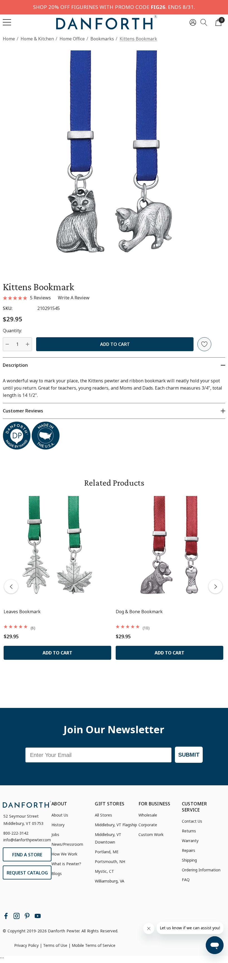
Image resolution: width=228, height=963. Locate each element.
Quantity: (12, 330)
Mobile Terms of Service (93, 945)
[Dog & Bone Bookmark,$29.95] (169, 550)
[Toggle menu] (7, 22)
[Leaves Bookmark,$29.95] (57, 550)
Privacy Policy (26, 945)
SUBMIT (188, 755)
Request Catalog (27, 873)
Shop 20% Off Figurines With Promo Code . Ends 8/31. (114, 6)
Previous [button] (11, 586)
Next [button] (215, 586)
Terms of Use (55, 945)
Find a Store (27, 855)
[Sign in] (192, 22)
